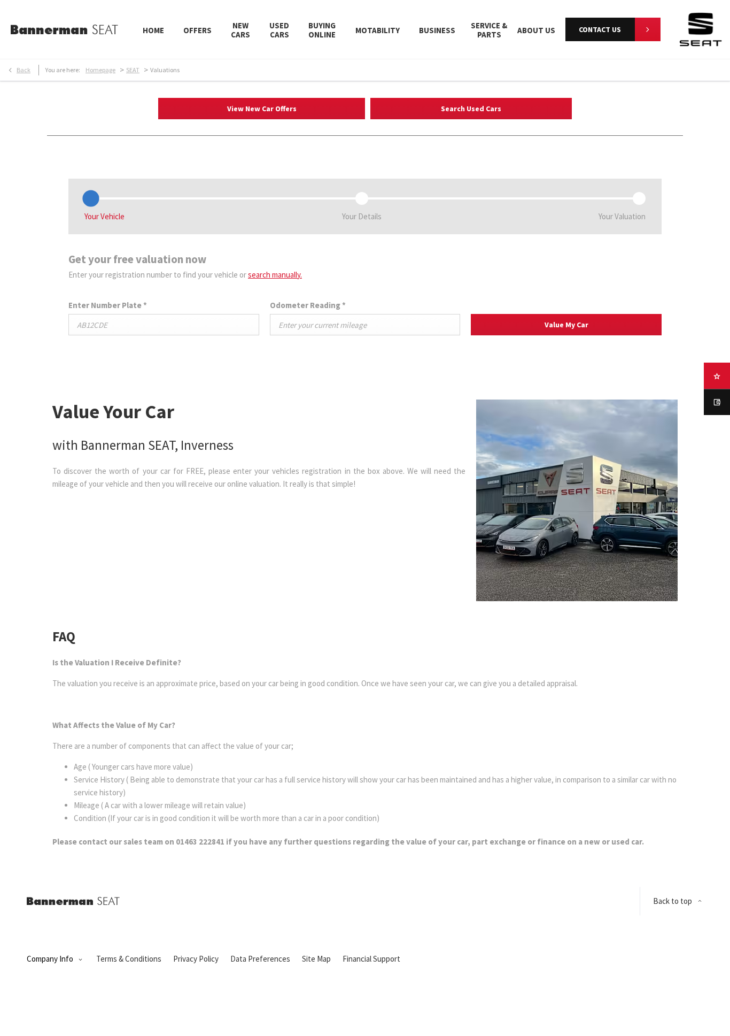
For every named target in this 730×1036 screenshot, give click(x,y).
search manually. (275, 275)
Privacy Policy (196, 959)
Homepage (100, 70)
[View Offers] (717, 376)
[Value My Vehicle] (717, 402)
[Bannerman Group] (64, 29)
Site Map (316, 959)
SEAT (132, 70)
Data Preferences (260, 959)
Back (23, 70)
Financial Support (371, 959)
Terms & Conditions (128, 959)
